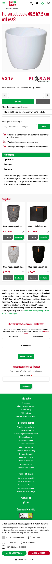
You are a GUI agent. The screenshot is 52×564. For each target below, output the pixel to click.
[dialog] (26, 542)
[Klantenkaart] (37, 3)
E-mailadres (26, 346)
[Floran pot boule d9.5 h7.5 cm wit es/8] (26, 48)
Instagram (28, 503)
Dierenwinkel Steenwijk (26, 488)
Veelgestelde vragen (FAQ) (26, 416)
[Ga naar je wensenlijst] (42, 3)
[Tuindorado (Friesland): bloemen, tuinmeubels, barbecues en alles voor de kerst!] (12, 3)
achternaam (38, 337)
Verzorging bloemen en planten (26, 434)
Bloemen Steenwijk (26, 454)
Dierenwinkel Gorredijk (26, 478)
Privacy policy (26, 410)
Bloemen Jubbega (26, 457)
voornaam (13, 337)
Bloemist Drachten (26, 437)
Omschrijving (9, 155)
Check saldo (26, 386)
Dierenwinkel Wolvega (26, 485)
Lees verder (44, 533)
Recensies (8, 169)
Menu (4, 3)
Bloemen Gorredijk (26, 440)
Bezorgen (7, 164)
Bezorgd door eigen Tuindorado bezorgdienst (27, 147)
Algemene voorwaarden (26, 406)
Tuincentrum (26, 413)
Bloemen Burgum (26, 464)
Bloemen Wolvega (26, 447)
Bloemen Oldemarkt (26, 461)
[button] (26, 559)
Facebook (24, 503)
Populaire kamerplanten (26, 427)
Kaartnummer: (26, 375)
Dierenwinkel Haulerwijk (26, 492)
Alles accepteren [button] (14, 553)
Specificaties (9, 160)
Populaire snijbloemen (26, 430)
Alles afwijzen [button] (39, 553)
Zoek (31, 3)
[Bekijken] (48, 3)
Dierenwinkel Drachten (26, 481)
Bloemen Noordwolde (26, 468)
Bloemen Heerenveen (26, 444)
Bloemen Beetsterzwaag (26, 451)
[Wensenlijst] (42, 3)
